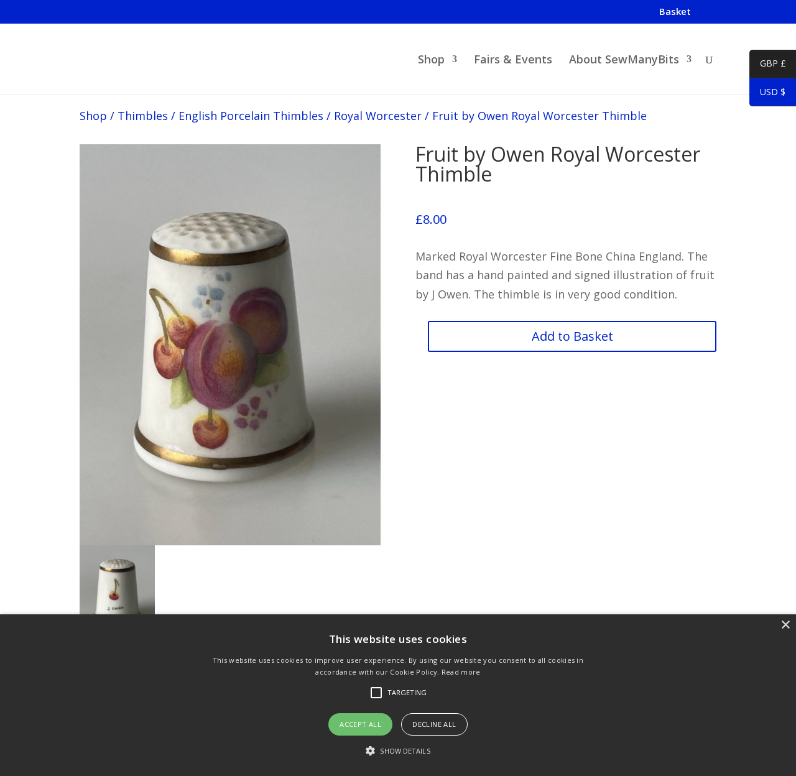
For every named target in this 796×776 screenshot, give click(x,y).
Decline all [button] (434, 724)
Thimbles (143, 115)
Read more (461, 672)
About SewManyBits (624, 61)
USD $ (767, 94)
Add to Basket (572, 336)
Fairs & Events (513, 61)
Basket (675, 12)
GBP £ (767, 65)
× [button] (785, 625)
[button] (398, 751)
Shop (431, 61)
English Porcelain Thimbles (250, 115)
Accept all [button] (360, 724)
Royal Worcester (378, 115)
